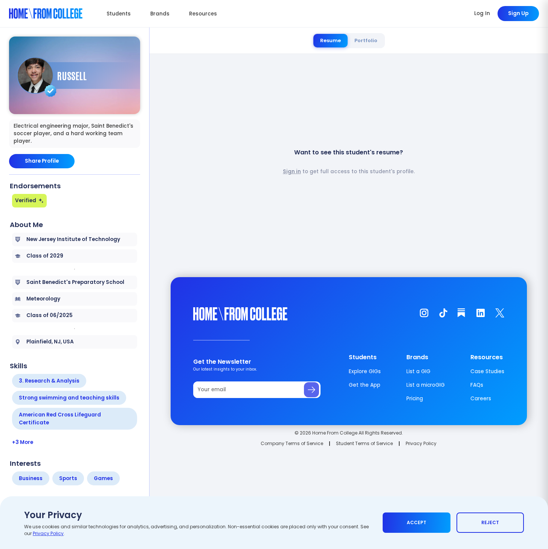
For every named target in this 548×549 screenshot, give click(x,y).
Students (119, 13)
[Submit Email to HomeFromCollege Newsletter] (311, 389)
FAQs (476, 385)
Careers (480, 398)
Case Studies (487, 371)
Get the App (364, 385)
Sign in (292, 171)
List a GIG (418, 371)
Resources (203, 13)
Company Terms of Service (292, 443)
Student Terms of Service (364, 443)
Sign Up (518, 13)
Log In (482, 13)
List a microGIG (425, 385)
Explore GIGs (365, 371)
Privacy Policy (421, 443)
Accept (416, 522)
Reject (490, 522)
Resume (330, 40)
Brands (159, 13)
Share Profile (42, 161)
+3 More (22, 442)
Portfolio (365, 40)
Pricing (414, 398)
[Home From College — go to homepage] (45, 13)
